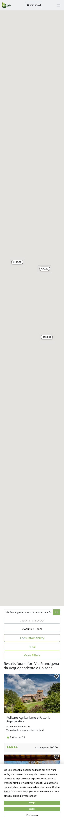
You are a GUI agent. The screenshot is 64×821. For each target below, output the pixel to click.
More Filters (32, 655)
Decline (32, 809)
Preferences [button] (29, 795)
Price (32, 647)
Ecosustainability (32, 638)
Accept (32, 803)
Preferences (32, 815)
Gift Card (35, 5)
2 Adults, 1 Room (32, 629)
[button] (44, 269)
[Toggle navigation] (58, 5)
